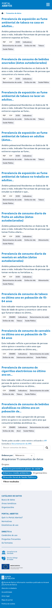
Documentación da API (21, 444)
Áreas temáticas (9, 504)
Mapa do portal (7, 600)
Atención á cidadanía (9, 588)
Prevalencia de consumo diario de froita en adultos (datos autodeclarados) (24, 217)
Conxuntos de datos (13, 13)
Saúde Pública (8, 49)
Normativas (7, 521)
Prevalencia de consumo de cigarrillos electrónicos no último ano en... (24, 371)
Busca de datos (8, 500)
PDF (4, 42)
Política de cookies (8, 604)
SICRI (18, 42)
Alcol (19, 431)
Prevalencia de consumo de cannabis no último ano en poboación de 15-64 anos (26, 335)
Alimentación (43, 240)
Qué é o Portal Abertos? (12, 518)
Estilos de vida (30, 46)
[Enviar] (46, 447)
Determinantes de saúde (12, 46)
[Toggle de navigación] (48, 4)
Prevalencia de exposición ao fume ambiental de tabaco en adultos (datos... (24, 137)
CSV (10, 42)
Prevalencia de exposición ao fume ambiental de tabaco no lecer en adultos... (24, 96)
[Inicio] (2, 13)
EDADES (12, 317)
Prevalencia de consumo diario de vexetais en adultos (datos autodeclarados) (24, 257)
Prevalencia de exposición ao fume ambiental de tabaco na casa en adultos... (24, 23)
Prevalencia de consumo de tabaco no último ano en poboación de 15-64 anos (25, 298)
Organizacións (8, 507)
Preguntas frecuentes (11, 539)
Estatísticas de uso (10, 525)
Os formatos (7, 543)
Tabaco (41, 46)
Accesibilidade (7, 592)
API (45, 441)
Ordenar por (7, 455)
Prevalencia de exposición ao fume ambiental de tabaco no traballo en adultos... (25, 177)
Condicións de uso (9, 535)
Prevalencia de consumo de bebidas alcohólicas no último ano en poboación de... (25, 408)
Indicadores (27, 42)
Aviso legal (6, 596)
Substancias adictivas (25, 357)
